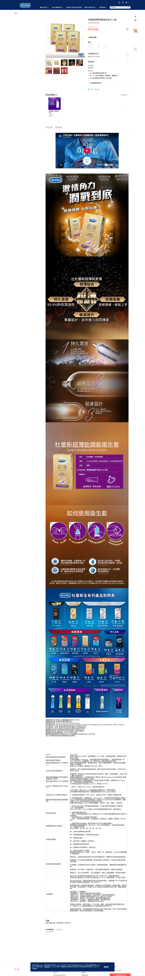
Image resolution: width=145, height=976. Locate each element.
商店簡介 (55, 972)
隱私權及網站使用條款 (59, 975)
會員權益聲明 (84, 975)
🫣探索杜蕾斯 (92, 37)
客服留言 (83, 972)
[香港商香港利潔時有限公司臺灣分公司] (25, 5)
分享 (91, 89)
